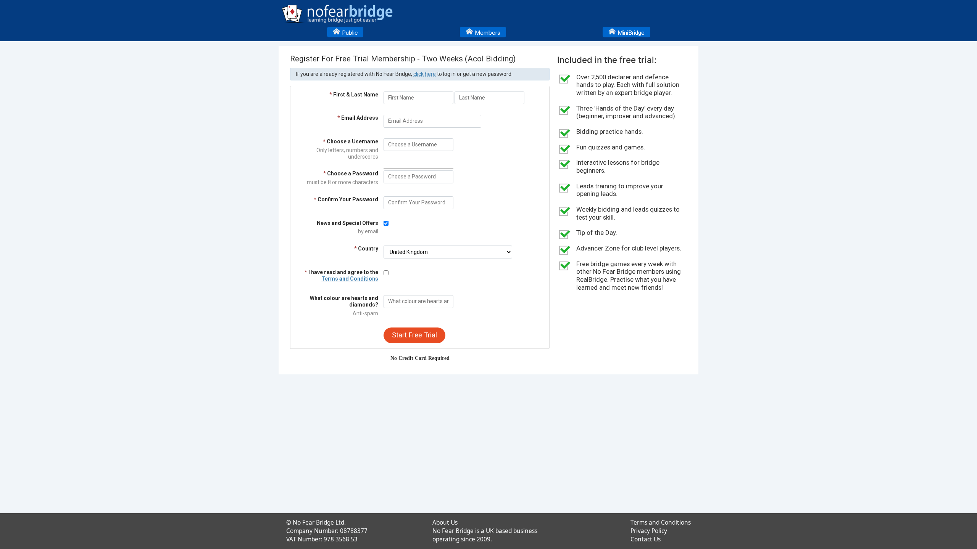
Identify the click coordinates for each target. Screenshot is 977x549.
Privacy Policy (648, 531)
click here (424, 74)
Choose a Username (350, 141)
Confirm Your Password (346, 199)
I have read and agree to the (341, 275)
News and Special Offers (347, 223)
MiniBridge (630, 32)
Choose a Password (350, 173)
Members (486, 32)
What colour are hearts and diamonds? (344, 301)
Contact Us (645, 539)
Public (349, 32)
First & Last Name (353, 95)
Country (366, 249)
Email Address (357, 118)
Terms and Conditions (349, 279)
